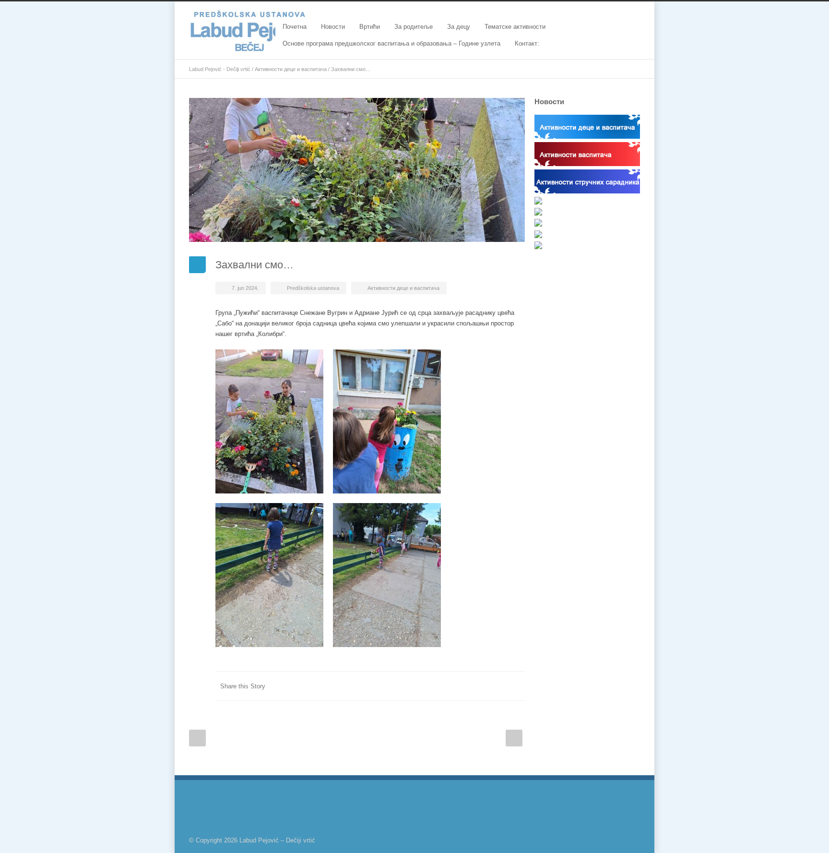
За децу (458, 26)
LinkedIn (419, 686)
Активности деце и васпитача (291, 69)
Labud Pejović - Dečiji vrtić (219, 69)
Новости (333, 26)
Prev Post (197, 738)
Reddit (438, 686)
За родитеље (413, 26)
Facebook (381, 686)
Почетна (295, 26)
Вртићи (369, 26)
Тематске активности (515, 26)
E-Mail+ (515, 686)
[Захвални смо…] (357, 170)
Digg (457, 686)
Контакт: (527, 43)
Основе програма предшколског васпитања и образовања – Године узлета (391, 43)
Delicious (476, 686)
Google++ (496, 686)
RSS (630, 840)
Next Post (514, 738)
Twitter (400, 686)
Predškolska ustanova (313, 288)
